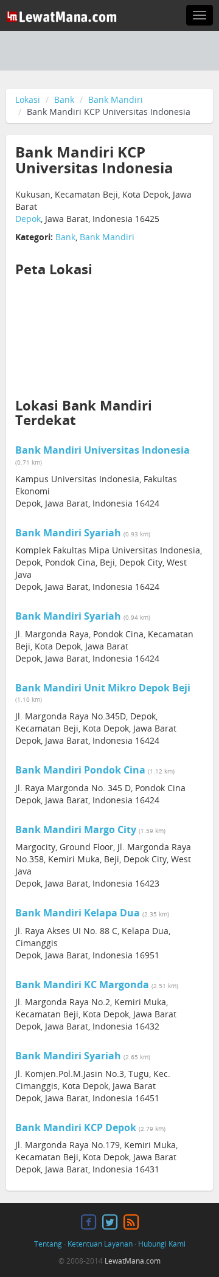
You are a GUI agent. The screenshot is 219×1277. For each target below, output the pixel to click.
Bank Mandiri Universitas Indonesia (102, 450)
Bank (64, 99)
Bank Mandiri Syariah (68, 532)
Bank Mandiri (115, 99)
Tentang (48, 1244)
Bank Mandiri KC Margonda (82, 984)
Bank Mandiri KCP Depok (75, 1127)
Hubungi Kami (162, 1244)
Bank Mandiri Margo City (75, 829)
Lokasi (27, 99)
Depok (28, 218)
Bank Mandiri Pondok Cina (80, 770)
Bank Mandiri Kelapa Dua (77, 912)
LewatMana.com (133, 1261)
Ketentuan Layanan (100, 1244)
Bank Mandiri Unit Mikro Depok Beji (102, 687)
